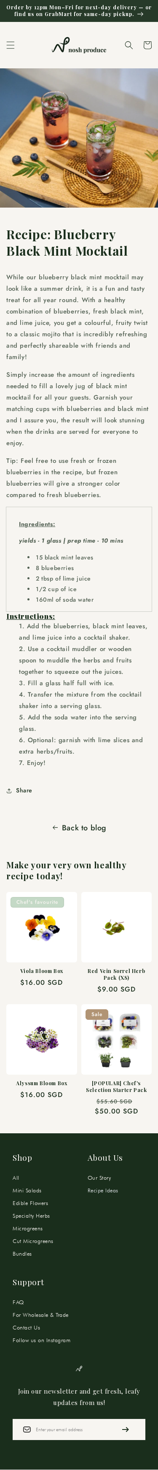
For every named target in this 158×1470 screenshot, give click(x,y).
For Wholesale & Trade (41, 1314)
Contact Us (26, 1327)
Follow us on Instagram (41, 1340)
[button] (10, 45)
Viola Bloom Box (41, 971)
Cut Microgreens (33, 1241)
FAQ (18, 1302)
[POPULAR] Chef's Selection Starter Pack (116, 1086)
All (16, 1177)
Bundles (22, 1253)
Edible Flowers (30, 1203)
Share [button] (24, 790)
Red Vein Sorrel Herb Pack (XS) (116, 974)
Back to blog (84, 827)
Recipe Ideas (103, 1190)
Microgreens (28, 1228)
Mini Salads (27, 1190)
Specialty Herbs (31, 1215)
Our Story (99, 1177)
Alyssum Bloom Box (41, 1083)
